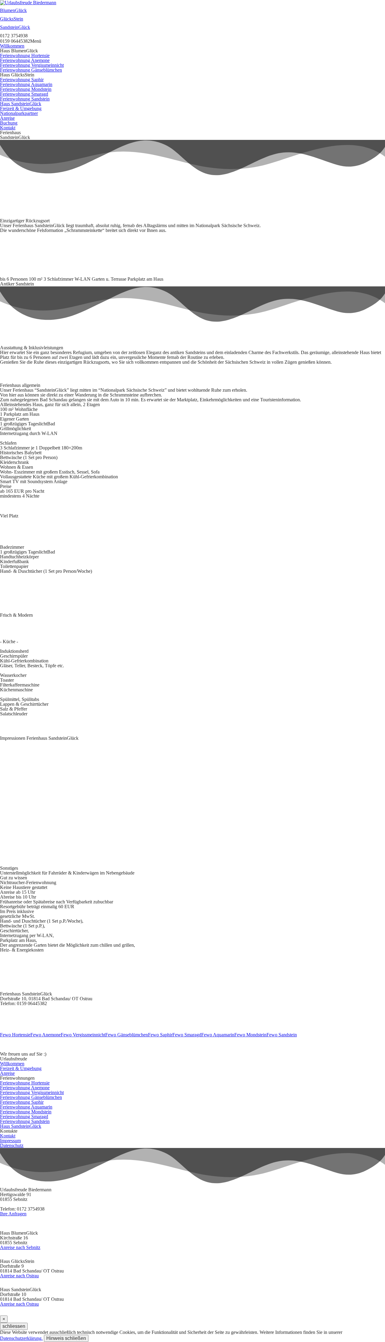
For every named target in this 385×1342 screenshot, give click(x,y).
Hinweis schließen (66, 1338)
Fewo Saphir (160, 1034)
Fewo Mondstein (250, 1034)
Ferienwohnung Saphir (22, 79)
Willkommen (12, 45)
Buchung (8, 122)
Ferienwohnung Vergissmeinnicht (32, 65)
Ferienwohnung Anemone (25, 60)
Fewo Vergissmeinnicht (83, 1034)
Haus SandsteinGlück (20, 103)
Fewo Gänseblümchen (126, 1034)
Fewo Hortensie (15, 1034)
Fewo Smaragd (186, 1034)
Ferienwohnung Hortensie (25, 55)
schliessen (13, 1326)
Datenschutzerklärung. (21, 1338)
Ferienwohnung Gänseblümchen (31, 69)
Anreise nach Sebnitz (20, 1247)
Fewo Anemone (45, 1034)
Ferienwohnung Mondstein (25, 89)
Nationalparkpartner (19, 113)
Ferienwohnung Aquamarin (26, 84)
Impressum (10, 1140)
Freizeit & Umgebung (21, 108)
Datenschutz (11, 1145)
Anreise (7, 118)
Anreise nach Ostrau (19, 1275)
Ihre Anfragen (13, 1213)
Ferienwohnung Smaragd (24, 94)
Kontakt (7, 127)
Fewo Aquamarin (217, 1034)
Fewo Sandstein (281, 1034)
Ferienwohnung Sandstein (25, 98)
